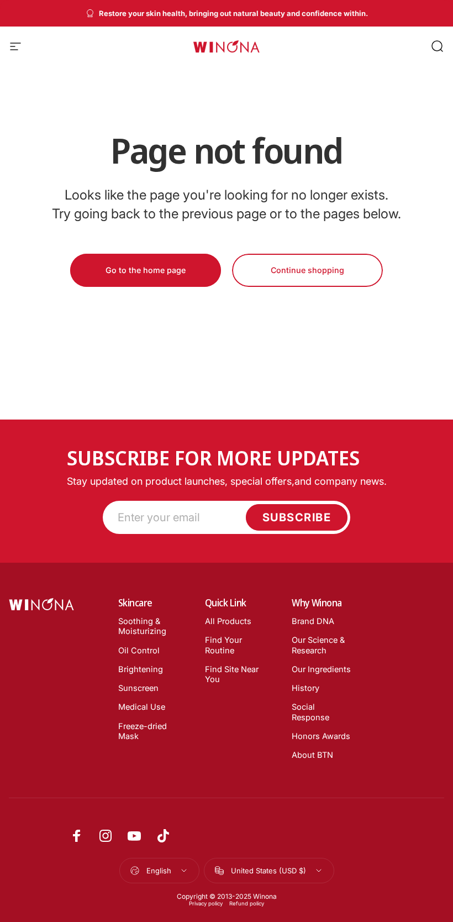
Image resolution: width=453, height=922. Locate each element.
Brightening (140, 669)
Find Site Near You (232, 674)
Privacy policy (206, 903)
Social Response (310, 712)
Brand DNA (313, 621)
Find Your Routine (223, 645)
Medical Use (141, 707)
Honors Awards (321, 736)
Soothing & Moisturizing (142, 626)
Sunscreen (138, 688)
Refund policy (246, 903)
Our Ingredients (321, 669)
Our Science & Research (318, 645)
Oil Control (139, 651)
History (305, 688)
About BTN (312, 755)
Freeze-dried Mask (142, 731)
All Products (228, 621)
